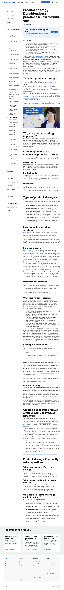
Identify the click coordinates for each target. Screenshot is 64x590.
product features (49, 187)
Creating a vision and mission (30, 250)
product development (51, 82)
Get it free (45, 2)
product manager (28, 232)
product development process (30, 98)
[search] (52, 2)
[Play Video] (41, 117)
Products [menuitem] (19, 2)
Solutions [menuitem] (27, 2)
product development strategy (41, 56)
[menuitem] (33, 2)
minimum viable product (42, 234)
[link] (58, 2)
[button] (33, 2)
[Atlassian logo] (9, 2)
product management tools (47, 373)
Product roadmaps (27, 271)
